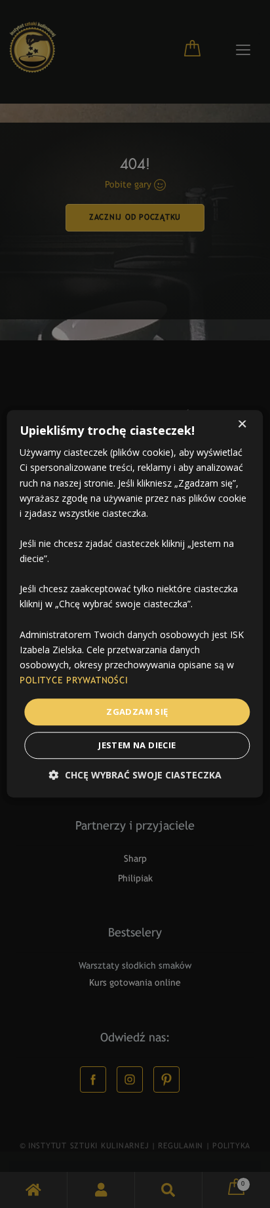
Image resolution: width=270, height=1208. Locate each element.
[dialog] (135, 604)
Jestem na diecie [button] (137, 746)
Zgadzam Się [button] (137, 711)
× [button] (242, 425)
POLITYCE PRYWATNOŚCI (74, 681)
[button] (135, 775)
